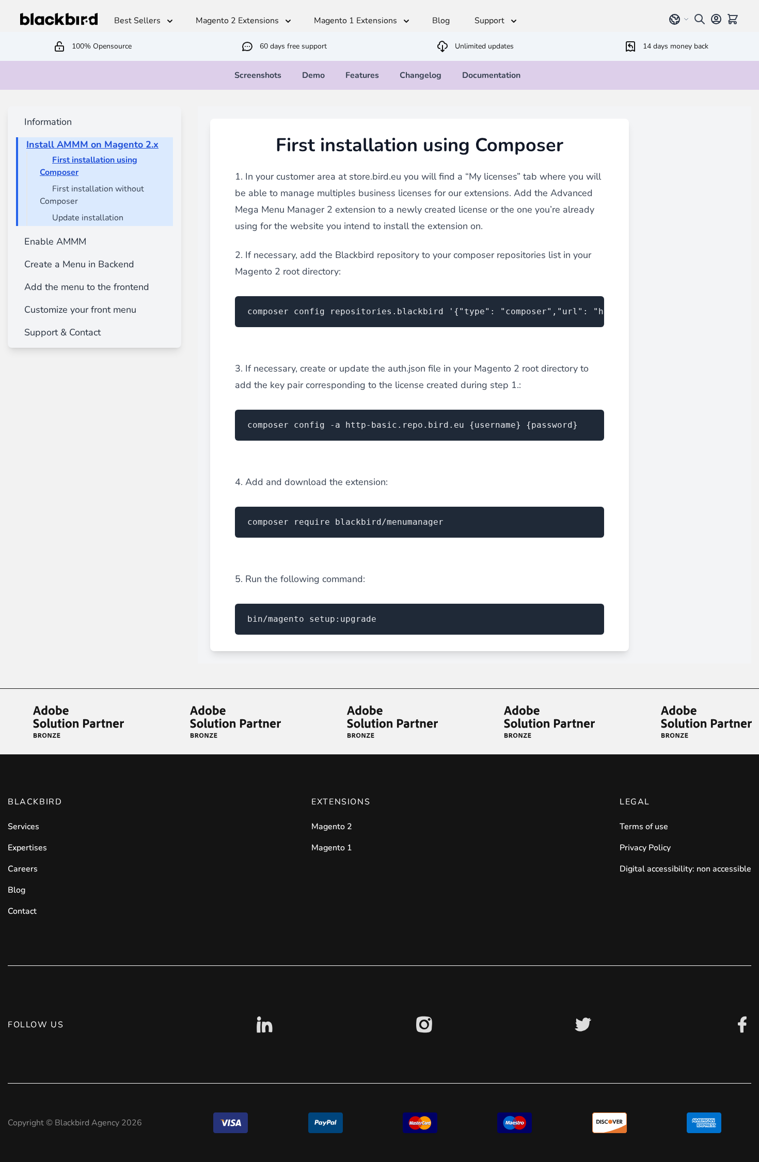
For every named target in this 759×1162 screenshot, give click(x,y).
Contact (22, 911)
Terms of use (644, 826)
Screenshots (257, 75)
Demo (313, 75)
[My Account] (716, 19)
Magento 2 (331, 826)
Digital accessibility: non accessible (685, 869)
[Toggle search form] (699, 19)
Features (362, 75)
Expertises (27, 847)
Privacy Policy (645, 847)
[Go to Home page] (59, 19)
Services (23, 826)
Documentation (491, 75)
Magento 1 (331, 847)
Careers (23, 869)
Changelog (420, 75)
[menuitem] (46, 122)
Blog (16, 890)
